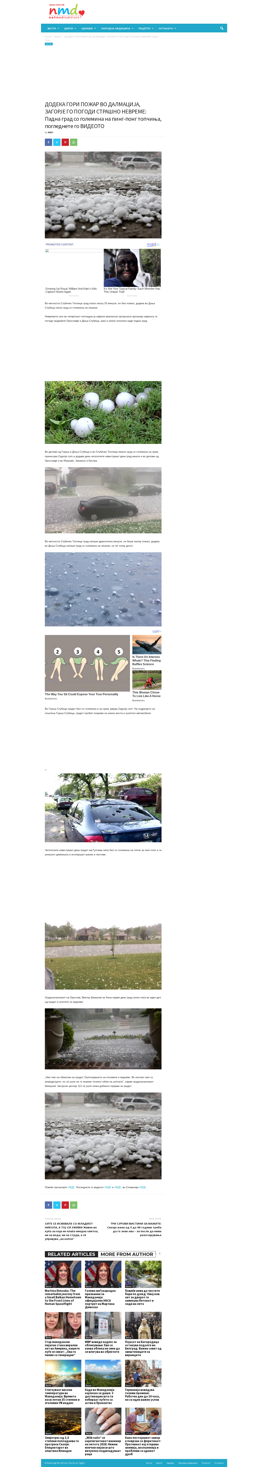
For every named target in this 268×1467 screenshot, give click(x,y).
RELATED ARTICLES (71, 1254)
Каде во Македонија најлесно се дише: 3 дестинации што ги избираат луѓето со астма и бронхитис (99, 1396)
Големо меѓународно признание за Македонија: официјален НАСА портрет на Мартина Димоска (100, 1299)
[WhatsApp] (73, 142)
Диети (68, 28)
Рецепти (144, 28)
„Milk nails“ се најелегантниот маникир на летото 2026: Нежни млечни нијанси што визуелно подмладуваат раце (103, 1446)
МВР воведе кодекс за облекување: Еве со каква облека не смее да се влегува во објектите (102, 1347)
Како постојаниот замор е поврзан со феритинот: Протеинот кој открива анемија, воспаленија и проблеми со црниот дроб (143, 1446)
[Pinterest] (65, 142)
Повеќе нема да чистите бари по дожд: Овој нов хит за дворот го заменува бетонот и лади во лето (142, 1297)
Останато (166, 28)
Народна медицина (115, 28)
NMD (50, 132)
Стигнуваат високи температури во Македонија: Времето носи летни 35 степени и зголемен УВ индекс (62, 1396)
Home (48, 36)
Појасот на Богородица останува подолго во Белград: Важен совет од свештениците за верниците (143, 1348)
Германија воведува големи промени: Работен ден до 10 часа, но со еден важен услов (142, 1395)
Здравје (87, 28)
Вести (52, 28)
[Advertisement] (103, 73)
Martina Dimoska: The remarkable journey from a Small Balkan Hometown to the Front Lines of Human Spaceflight (63, 1297)
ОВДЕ (71, 1187)
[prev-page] (155, 1253)
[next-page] (160, 1253)
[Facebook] (48, 142)
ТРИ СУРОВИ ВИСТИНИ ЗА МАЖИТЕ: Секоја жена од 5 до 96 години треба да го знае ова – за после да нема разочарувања (134, 1229)
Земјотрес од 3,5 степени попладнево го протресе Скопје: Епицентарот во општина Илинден (62, 1444)
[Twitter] (57, 142)
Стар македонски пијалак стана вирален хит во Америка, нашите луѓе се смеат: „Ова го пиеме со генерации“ (62, 1348)
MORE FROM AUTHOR (127, 1254)
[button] (222, 28)
